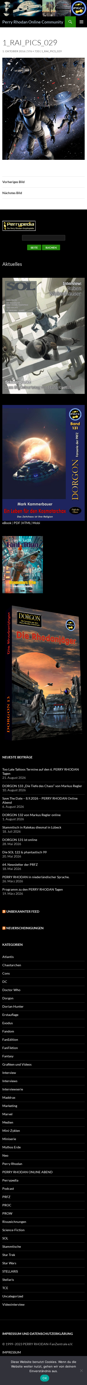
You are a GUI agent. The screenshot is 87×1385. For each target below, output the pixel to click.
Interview (9, 1073)
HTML (26, 523)
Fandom (8, 1031)
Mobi (36, 523)
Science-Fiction (13, 1230)
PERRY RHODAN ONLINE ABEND (27, 1172)
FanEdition (10, 1039)
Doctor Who (11, 990)
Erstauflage (10, 1015)
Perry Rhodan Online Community (32, 21)
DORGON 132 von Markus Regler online (31, 815)
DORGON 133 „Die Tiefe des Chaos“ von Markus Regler (42, 786)
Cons (6, 973)
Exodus (7, 1023)
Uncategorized (12, 1296)
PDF (17, 523)
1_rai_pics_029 (51, 51)
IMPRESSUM (11, 1352)
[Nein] (81, 1370)
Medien (7, 1122)
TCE (5, 1288)
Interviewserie (12, 1089)
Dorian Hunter (13, 1006)
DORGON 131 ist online (19, 840)
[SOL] (43, 335)
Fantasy (7, 1056)
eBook (6, 523)
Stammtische (11, 1246)
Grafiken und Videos (17, 1064)
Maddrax (8, 1097)
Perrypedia (10, 1180)
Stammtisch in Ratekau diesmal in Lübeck (31, 827)
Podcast (8, 1188)
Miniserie (9, 1139)
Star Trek (8, 1255)
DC (4, 982)
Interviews (9, 1081)
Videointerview (13, 1304)
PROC (6, 1205)
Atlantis (8, 957)
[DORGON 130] (43, 462)
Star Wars (9, 1263)
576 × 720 (33, 51)
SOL (5, 1238)
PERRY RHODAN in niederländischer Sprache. (35, 877)
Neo (5, 1155)
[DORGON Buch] (43, 673)
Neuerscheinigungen (25, 928)
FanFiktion (10, 1048)
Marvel (7, 1114)
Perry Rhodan (12, 1164)
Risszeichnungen (14, 1222)
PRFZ (6, 1197)
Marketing (9, 1106)
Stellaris (8, 1280)
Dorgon (7, 998)
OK (44, 1378)
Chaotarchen (11, 965)
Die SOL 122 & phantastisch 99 (24, 852)
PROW (7, 1213)
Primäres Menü (81, 21)
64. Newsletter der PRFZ (20, 864)
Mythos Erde (11, 1147)
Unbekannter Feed (22, 911)
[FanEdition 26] (22, 564)
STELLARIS (10, 1271)
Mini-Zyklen (11, 1131)
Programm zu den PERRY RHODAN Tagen (32, 889)
